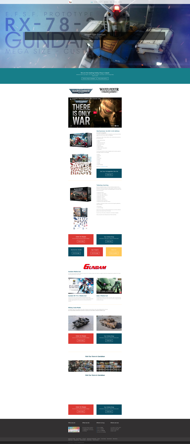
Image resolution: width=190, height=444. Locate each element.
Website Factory (81, 442)
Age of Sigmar (78, 438)
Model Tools (70, 439)
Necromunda (109, 438)
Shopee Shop (86, 429)
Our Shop (104, 431)
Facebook (102, 428)
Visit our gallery (113, 253)
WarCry (98, 438)
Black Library (115, 438)
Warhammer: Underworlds (91, 438)
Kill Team (84, 438)
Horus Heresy (103, 438)
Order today (81, 241)
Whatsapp (103, 430)
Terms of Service (96, 439)
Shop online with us (102, 78)
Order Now (109, 174)
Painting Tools (76, 439)
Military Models (83, 439)
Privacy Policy (89, 439)
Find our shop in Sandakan (89, 78)
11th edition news (103, 166)
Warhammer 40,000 (71, 438)
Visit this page (76, 253)
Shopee (102, 427)
